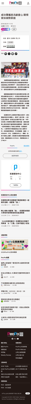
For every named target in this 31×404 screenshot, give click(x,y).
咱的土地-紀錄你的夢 (7, 374)
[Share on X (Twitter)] (9, 54)
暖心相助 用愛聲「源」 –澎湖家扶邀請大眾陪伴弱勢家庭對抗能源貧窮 (15, 212)
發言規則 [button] (26, 146)
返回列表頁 (15, 156)
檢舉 (14, 29)
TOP (27, 393)
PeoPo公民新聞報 (21, 347)
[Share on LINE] (12, 54)
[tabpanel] (15, 151)
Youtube (18, 339)
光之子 (6, 277)
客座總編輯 (19, 358)
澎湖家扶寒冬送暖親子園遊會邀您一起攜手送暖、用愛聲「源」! (15, 201)
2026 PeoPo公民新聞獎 (8, 370)
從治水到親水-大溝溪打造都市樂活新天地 (15, 274)
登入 (20, 151)
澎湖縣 (13, 38)
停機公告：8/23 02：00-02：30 (13, 291)
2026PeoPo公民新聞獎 (9, 252)
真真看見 (6, 301)
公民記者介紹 (20, 355)
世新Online (7, 285)
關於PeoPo (4, 347)
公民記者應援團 (20, 352)
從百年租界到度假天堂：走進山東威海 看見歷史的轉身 (15, 308)
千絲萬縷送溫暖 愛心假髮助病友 (13, 283)
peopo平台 (7, 293)
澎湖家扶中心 (15, 173)
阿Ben (5, 311)
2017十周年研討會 (21, 369)
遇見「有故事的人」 (22, 377)
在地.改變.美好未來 (21, 374)
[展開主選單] (2, 3)
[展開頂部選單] (28, 3)
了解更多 (15, 185)
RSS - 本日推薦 (6, 388)
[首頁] (15, 3)
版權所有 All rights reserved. (11, 46)
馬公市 (18, 38)
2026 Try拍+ (5, 366)
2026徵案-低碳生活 (22, 366)
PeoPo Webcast (21, 349)
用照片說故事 (5, 377)
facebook (13, 339)
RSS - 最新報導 (6, 385)
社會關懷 (10, 42)
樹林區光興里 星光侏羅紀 (10, 299)
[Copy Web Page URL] (16, 54)
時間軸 (3, 352)
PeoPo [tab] (12, 146)
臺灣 (8, 38)
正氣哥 (6, 319)
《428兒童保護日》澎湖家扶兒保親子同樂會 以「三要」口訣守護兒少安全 (15, 222)
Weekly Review (6, 355)
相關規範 (4, 349)
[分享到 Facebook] (5, 54)
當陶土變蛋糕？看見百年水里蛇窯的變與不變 (15, 264)
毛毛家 (6, 267)
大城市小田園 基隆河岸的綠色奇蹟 (13, 317)
